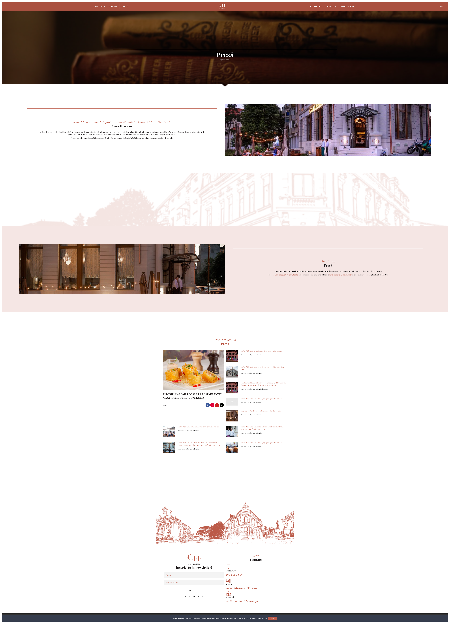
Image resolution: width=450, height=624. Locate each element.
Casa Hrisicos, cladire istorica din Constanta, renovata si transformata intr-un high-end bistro (199, 444)
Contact (331, 6)
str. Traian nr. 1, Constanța (242, 601)
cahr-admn (256, 355)
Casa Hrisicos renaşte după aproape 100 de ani (261, 351)
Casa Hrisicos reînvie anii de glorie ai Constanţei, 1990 (262, 368)
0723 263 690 (234, 574)
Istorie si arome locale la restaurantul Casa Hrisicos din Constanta (192, 396)
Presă (125, 6)
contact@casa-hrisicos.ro (241, 588)
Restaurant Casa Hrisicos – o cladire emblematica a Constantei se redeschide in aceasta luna (264, 384)
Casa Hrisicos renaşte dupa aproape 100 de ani (261, 399)
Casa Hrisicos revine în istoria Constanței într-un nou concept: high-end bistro (262, 428)
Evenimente (316, 6)
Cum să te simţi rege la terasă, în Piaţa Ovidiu (261, 411)
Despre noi (99, 6)
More (165, 405)
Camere (113, 6)
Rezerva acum (347, 6)
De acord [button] (272, 618)
